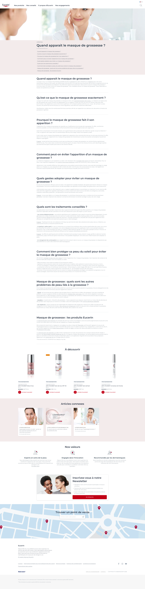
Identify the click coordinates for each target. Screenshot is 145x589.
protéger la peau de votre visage (53, 258)
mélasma (90, 81)
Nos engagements (62, 5)
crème (64, 325)
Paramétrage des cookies (25, 566)
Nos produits (19, 5)
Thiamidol (80, 325)
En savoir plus (35, 466)
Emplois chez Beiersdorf (92, 571)
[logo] (6, 5)
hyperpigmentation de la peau (82, 101)
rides (71, 328)
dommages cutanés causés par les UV (54, 334)
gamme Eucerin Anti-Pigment (47, 320)
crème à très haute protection (66, 162)
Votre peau (40, 42)
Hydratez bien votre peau (75, 294)
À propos (103, 571)
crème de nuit (50, 337)
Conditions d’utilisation (89, 563)
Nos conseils (31, 5)
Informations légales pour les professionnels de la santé (39, 563)
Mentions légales (60, 563)
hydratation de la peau (44, 329)
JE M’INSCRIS (89, 497)
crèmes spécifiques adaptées (91, 301)
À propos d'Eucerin (45, 5)
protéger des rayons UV (83, 161)
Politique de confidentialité (74, 563)
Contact (20, 563)
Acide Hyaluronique (58, 328)
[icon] (83, 517)
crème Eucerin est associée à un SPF (48, 332)
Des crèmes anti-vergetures (67, 306)
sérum (56, 325)
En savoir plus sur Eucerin (26, 557)
